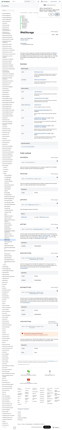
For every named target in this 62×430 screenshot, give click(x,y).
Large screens (35, 391)
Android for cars (35, 399)
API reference (5, 6)
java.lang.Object (23, 43)
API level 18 (56, 323)
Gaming (26, 390)
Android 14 (42, 396)
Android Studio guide (50, 393)
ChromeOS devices (35, 396)
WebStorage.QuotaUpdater (40, 79)
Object (26, 40)
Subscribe (47, 427)
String (42, 98)
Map (48, 110)
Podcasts (19, 404)
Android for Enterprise (20, 394)
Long (40, 119)
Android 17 (42, 390)
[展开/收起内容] (25, 16)
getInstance (37, 104)
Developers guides (49, 396)
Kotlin (53, 34)
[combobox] (30, 1)
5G (25, 403)
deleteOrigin (37, 98)
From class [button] (28, 146)
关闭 (51, 14)
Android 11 (42, 402)
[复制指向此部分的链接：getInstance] (28, 200)
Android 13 (42, 398)
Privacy (26, 401)
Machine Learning (27, 393)
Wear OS (34, 393)
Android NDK (49, 403)
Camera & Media (27, 399)
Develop (30, 12)
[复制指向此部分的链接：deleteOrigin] (28, 174)
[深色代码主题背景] (57, 161)
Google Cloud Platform (22, 417)
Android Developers (23, 12)
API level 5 (56, 31)
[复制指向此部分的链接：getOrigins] (27, 224)
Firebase (19, 415)
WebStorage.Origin (38, 72)
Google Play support (57, 398)
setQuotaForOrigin (38, 133)
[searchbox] (8, 10)
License (23, 424)
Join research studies (57, 401)
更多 (13, 1)
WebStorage (27, 104)
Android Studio (53, 1)
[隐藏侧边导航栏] (14, 428)
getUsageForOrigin (38, 125)
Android (19, 391)
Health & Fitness (26, 396)
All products (20, 419)
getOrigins (37, 110)
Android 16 (42, 392)
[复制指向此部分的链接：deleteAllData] (29, 157)
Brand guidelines (29, 424)
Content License (51, 361)
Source (19, 398)
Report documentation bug (57, 394)
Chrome (19, 414)
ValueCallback (43, 110)
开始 (57, 14)
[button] (8, 13)
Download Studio (49, 401)
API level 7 (56, 157)
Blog (18, 402)
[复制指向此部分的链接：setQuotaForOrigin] (32, 321)
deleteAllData (37, 91)
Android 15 (42, 394)
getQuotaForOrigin (38, 117)
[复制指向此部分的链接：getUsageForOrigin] (32, 287)
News (19, 400)
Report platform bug (57, 391)
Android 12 (42, 400)
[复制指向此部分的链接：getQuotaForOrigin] (32, 253)
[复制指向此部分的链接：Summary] (28, 64)
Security (19, 396)
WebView (55, 53)
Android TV (35, 401)
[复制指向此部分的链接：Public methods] (32, 153)
